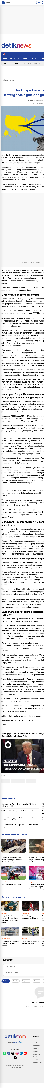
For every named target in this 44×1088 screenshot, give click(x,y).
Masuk (40, 2)
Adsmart (6, 63)
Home (5, 58)
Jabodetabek (22, 58)
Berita (12, 58)
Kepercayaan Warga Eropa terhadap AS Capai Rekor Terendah (18, 805)
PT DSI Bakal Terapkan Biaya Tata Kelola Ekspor (10, 943)
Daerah (27, 63)
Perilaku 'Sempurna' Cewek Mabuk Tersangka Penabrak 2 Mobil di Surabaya (12, 859)
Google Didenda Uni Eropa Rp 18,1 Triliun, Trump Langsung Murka (19, 826)
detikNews (5, 80)
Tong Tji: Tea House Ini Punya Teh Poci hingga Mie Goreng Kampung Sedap (9, 919)
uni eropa (31, 781)
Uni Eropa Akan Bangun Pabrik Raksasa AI (17, 811)
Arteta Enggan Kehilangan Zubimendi (30, 917)
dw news (5, 781)
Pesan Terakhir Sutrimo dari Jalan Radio (30, 942)
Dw (13, 80)
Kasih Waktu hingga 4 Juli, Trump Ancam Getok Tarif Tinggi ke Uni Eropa (18, 819)
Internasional (34, 58)
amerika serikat (18, 781)
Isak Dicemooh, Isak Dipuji (11, 884)
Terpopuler (17, 63)
